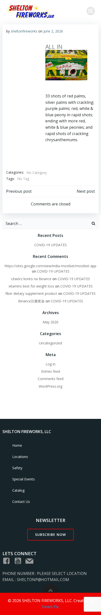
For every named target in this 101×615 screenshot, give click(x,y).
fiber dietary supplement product (31, 293)
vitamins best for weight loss (31, 286)
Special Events (23, 479)
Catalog (18, 490)
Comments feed (50, 378)
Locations (20, 456)
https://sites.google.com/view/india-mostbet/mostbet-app (50, 266)
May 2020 (50, 322)
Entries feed (50, 371)
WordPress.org (50, 386)
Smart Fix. (50, 606)
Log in (50, 364)
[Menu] (91, 11)
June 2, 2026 (53, 31)
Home (17, 445)
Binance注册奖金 (31, 301)
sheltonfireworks (24, 31)
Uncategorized (50, 343)
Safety (17, 468)
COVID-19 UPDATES (50, 245)
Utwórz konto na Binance (31, 278)
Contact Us (21, 501)
